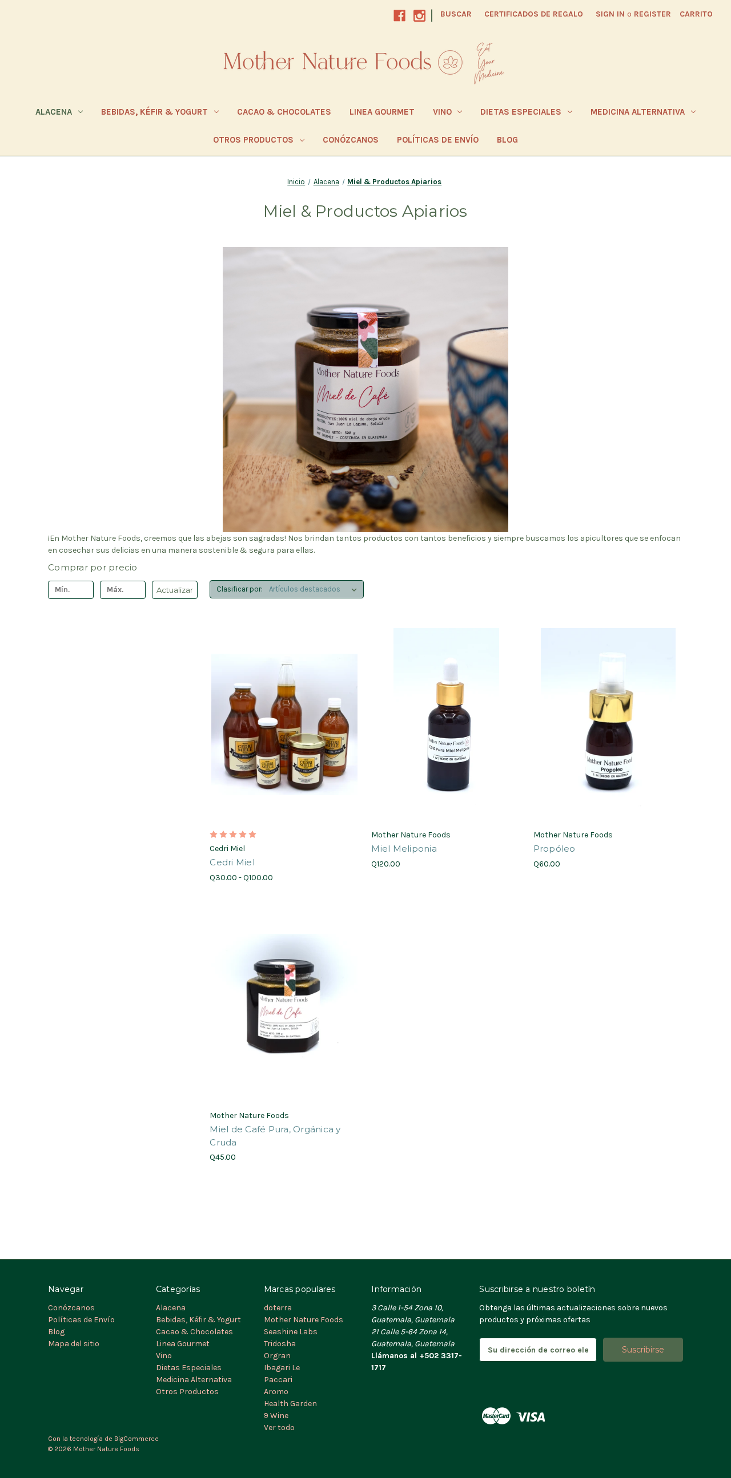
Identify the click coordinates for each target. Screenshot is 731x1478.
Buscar (456, 14)
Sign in (610, 14)
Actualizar (174, 589)
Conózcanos (351, 140)
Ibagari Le (282, 1367)
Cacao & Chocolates (284, 112)
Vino (442, 112)
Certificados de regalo (533, 14)
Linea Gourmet (382, 112)
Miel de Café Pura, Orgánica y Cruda (275, 1136)
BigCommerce (136, 1439)
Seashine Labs (291, 1332)
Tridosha (280, 1344)
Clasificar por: (239, 589)
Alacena (53, 112)
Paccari (278, 1379)
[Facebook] (399, 16)
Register (652, 14)
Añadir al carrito (446, 745)
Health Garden (290, 1403)
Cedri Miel (232, 862)
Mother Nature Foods (303, 1320)
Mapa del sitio (73, 1344)
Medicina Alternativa (638, 112)
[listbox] (315, 589)
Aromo (276, 1391)
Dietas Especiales (520, 112)
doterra (278, 1308)
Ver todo (279, 1427)
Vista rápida (277, 704)
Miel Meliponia (404, 848)
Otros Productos (253, 140)
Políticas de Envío (438, 140)
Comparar (280, 725)
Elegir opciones (285, 745)
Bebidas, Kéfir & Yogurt (154, 112)
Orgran (277, 1355)
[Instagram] (419, 16)
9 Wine (276, 1415)
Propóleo (554, 848)
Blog (507, 140)
